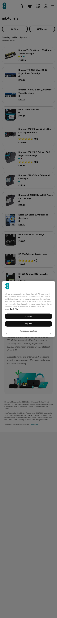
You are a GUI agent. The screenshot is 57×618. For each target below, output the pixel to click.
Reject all (28, 324)
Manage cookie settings (28, 331)
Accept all (28, 316)
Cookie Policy (14, 309)
